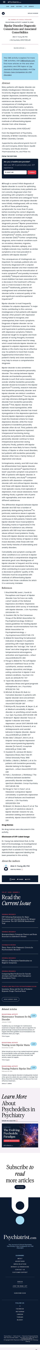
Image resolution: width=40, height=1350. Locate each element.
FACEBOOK (20, 1309)
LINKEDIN (20, 1314)
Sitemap (28, 1341)
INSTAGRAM (20, 1311)
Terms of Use (16, 1336)
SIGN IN (20, 1282)
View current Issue (10, 999)
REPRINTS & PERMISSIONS (20, 1267)
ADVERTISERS (20, 1261)
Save (7, 6)
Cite (25, 6)
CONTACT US (20, 1269)
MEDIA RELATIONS (20, 1264)
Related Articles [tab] (19, 48)
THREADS (20, 1317)
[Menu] (4, 2)
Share (12, 6)
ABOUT (20, 1258)
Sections (19, 6)
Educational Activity (13, 22)
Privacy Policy (7, 1336)
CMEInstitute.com (27, 61)
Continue (32, 172)
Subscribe (20, 1187)
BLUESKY (20, 1320)
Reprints (31, 6)
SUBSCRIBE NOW (20, 1293)
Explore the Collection (8, 1121)
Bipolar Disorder (33, 13)
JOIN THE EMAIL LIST (20, 1286)
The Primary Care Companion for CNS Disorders (19, 72)
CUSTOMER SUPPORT (20, 1272)
